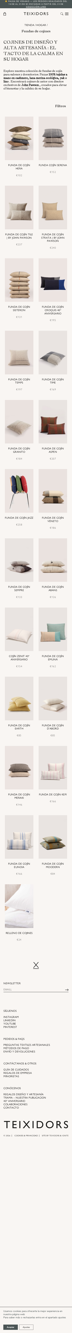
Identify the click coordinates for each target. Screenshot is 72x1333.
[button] (61, 14)
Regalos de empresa (17, 1073)
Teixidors (54, 1136)
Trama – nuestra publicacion (24, 1097)
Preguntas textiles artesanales (26, 1044)
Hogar (41, 25)
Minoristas (11, 1076)
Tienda (29, 25)
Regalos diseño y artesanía (23, 1094)
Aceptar (10, 1327)
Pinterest (10, 1027)
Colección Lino (36, 7)
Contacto (11, 1107)
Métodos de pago (16, 1048)
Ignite (65, 1136)
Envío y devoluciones (19, 1051)
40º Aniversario (14, 1101)
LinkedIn (9, 1020)
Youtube (9, 1023)
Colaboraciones (15, 1104)
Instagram (11, 1017)
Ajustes (26, 1327)
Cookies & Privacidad (26, 1136)
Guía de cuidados (16, 1069)
